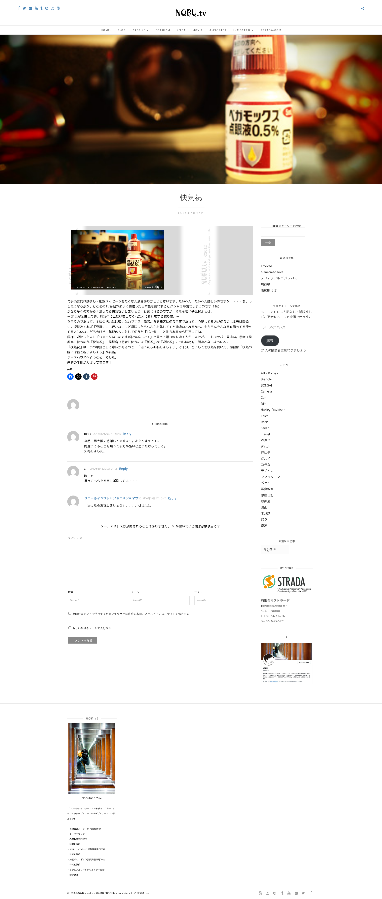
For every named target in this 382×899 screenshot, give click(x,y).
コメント (75, 538)
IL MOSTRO (241, 29)
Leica (181, 29)
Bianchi (266, 379)
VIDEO (265, 440)
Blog (122, 29)
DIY (263, 403)
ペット (265, 483)
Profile (139, 29)
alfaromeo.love (272, 272)
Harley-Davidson (273, 409)
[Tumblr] (41, 8)
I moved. (267, 266)
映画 (264, 507)
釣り (264, 519)
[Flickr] (30, 8)
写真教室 (267, 489)
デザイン (267, 470)
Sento (265, 428)
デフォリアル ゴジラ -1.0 (279, 278)
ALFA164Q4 (218, 29)
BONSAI (266, 385)
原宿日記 (267, 495)
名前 (70, 592)
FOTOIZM (163, 29)
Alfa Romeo (269, 373)
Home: (106, 29)
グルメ (265, 458)
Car (263, 397)
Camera (266, 391)
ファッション (270, 477)
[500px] (58, 8)
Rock (264, 422)
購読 (270, 341)
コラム (265, 464)
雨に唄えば (269, 290)
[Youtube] (36, 8)
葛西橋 (265, 284)
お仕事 (265, 452)
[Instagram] (52, 8)
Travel (265, 434)
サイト (198, 592)
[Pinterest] (46, 8)
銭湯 (264, 525)
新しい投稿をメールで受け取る (91, 628)
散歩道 (265, 501)
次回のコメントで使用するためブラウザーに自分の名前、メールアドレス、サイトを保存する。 (132, 613)
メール (135, 592)
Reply (127, 434)
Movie (198, 29)
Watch (265, 446)
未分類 (265, 513)
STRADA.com (271, 29)
